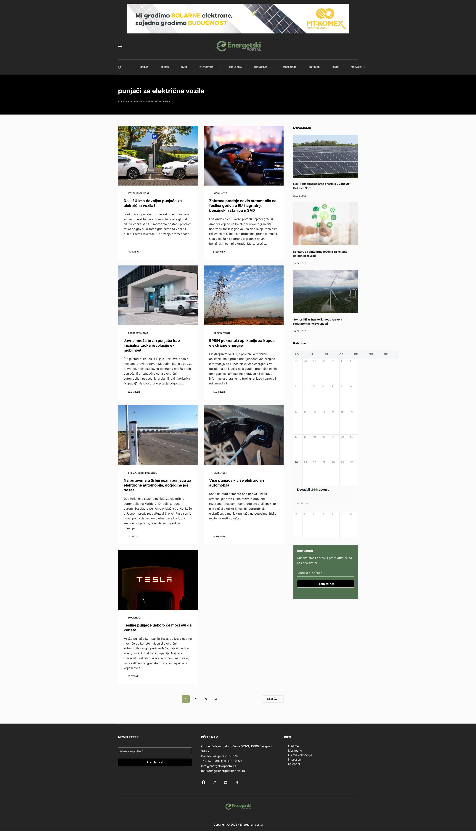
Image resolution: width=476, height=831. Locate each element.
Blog (335, 67)
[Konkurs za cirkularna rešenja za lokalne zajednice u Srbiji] (325, 223)
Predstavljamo (138, 333)
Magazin (356, 67)
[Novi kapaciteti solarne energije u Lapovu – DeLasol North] (325, 156)
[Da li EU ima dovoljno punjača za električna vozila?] (158, 156)
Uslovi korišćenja (300, 755)
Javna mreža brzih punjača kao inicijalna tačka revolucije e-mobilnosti (152, 345)
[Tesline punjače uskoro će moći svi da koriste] (158, 580)
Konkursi (314, 67)
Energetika (206, 67)
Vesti (131, 193)
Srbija (144, 67)
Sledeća (271, 699)
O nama (293, 746)
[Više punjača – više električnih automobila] (244, 435)
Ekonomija (260, 67)
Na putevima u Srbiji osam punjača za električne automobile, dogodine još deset (157, 485)
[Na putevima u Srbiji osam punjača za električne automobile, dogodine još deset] (158, 435)
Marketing (295, 750)
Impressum (295, 759)
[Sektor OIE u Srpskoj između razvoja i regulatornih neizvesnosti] (325, 291)
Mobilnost (289, 67)
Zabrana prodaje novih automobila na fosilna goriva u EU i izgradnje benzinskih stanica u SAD (242, 206)
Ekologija (235, 67)
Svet (184, 67)
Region (165, 67)
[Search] (119, 67)
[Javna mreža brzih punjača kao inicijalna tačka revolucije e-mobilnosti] (158, 295)
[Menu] (120, 46)
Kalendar (294, 764)
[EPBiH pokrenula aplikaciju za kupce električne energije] (244, 295)
